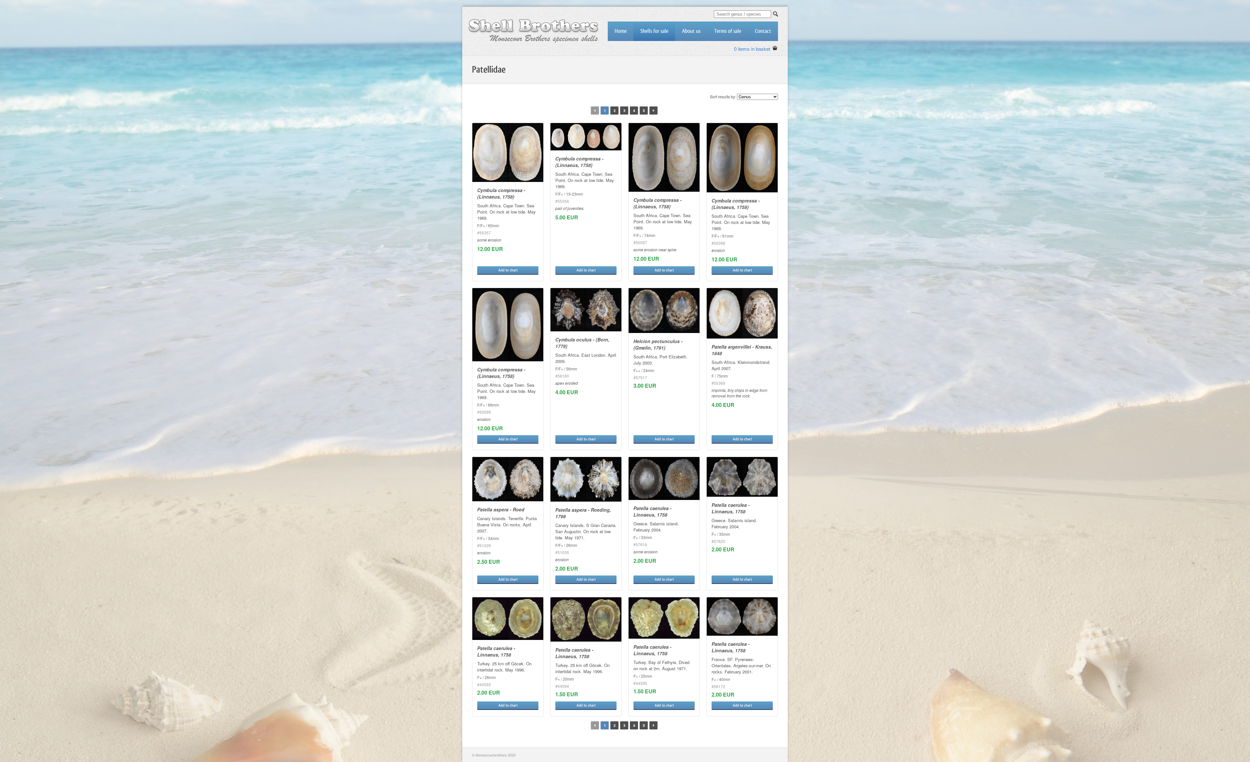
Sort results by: (723, 96)
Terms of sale (727, 31)
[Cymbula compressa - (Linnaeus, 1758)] (507, 152)
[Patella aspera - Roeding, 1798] (585, 479)
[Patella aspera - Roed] (507, 479)
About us (691, 31)
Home (621, 31)
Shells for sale (654, 31)
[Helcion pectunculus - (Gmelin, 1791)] (664, 310)
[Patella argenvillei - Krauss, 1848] (742, 313)
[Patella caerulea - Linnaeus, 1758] (664, 478)
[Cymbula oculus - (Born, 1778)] (585, 309)
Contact (763, 31)
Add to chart (508, 270)
